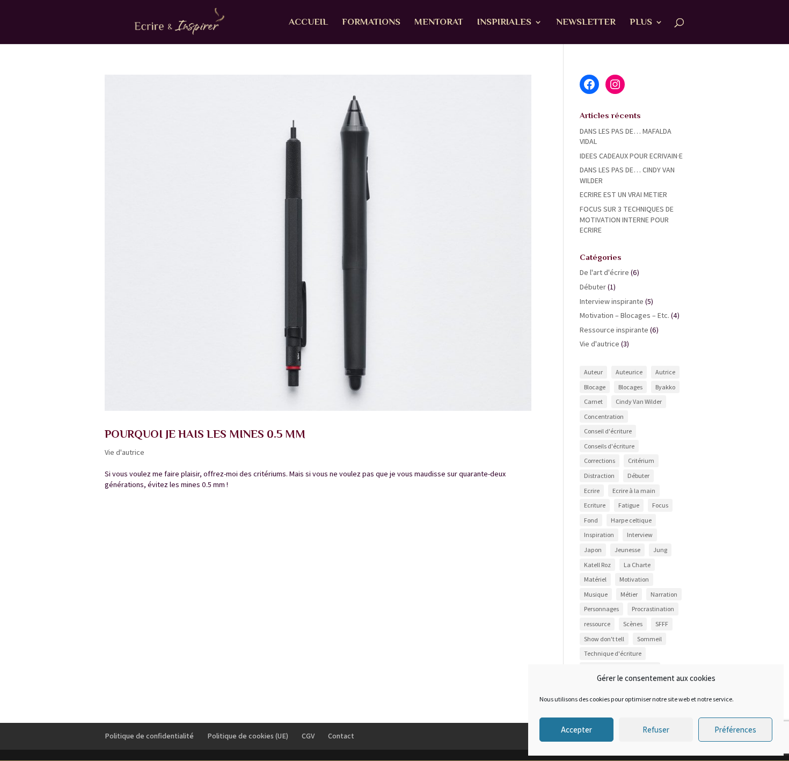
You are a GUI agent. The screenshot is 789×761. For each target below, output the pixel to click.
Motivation (634, 579)
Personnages (601, 609)
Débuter (593, 287)
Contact (341, 736)
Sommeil (649, 639)
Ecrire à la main (633, 491)
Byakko (665, 387)
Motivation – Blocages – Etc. (624, 315)
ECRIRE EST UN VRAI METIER (623, 194)
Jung (660, 550)
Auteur (593, 372)
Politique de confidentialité (149, 736)
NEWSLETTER (586, 22)
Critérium (641, 460)
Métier (629, 594)
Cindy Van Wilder (639, 401)
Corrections (599, 460)
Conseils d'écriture (609, 446)
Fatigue (628, 505)
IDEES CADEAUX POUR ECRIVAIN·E (631, 156)
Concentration (604, 416)
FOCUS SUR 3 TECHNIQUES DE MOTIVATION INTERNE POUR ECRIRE (627, 219)
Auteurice (629, 372)
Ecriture (594, 505)
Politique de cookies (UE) (247, 736)
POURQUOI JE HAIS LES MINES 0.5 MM (205, 433)
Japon (593, 550)
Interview (640, 535)
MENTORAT (438, 22)
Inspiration (599, 535)
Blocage (594, 387)
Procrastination (653, 609)
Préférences (735, 729)
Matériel (595, 579)
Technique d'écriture (612, 653)
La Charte (637, 565)
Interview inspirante (612, 301)
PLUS (641, 22)
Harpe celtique (631, 520)
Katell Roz (597, 565)
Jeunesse (627, 550)
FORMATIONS (371, 22)
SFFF (661, 624)
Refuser (655, 729)
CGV (308, 736)
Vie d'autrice (124, 452)
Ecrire (592, 491)
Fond (591, 520)
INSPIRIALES (504, 22)
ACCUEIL (308, 22)
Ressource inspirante (614, 330)
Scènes (632, 624)
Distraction (599, 476)
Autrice (665, 372)
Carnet (593, 401)
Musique (596, 594)
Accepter (576, 729)
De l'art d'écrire (604, 272)
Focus (660, 505)
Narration (664, 594)
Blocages (630, 387)
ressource (597, 624)
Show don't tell (604, 639)
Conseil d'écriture (608, 431)
